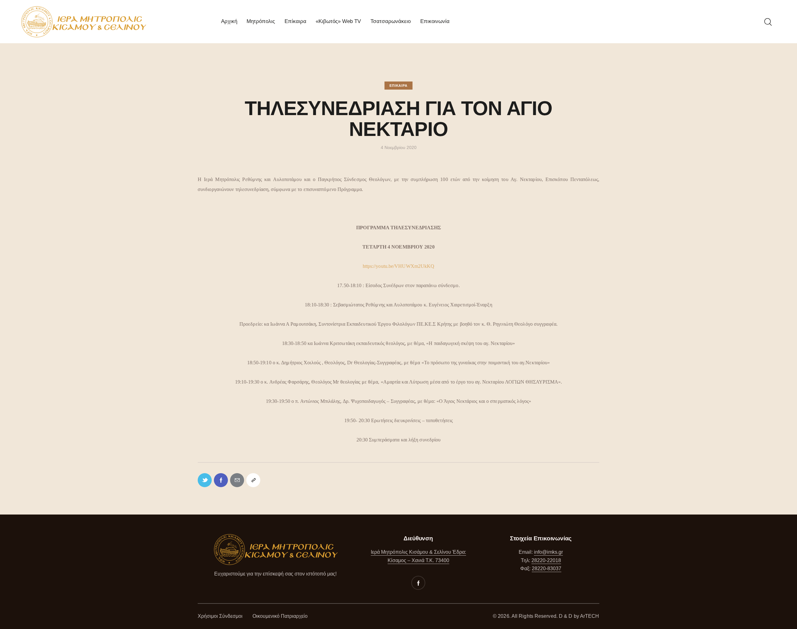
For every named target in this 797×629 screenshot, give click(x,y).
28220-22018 (546, 560)
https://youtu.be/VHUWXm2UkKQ (399, 266)
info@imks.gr (548, 552)
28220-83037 (546, 568)
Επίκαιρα (398, 85)
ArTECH (589, 616)
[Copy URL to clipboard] (253, 480)
